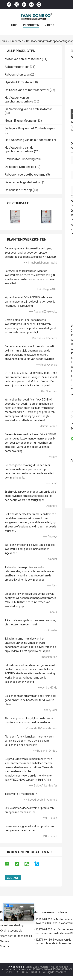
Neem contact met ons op (16, 935)
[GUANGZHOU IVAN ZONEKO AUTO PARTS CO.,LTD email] (9, 864)
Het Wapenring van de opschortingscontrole (19, 149)
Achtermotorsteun (17, 67)
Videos (49, 25)
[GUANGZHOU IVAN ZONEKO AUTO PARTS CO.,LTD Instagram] (38, 4)
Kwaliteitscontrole (11, 930)
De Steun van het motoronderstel (27, 90)
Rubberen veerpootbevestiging (25, 174)
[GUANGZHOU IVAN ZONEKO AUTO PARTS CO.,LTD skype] (39, 864)
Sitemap (5, 946)
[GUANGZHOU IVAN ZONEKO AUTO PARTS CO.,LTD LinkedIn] (24, 4)
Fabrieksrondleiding (12, 925)
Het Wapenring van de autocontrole (28, 140)
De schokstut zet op (18, 190)
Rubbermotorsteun (17, 74)
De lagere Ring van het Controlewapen (30, 128)
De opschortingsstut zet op (23, 182)
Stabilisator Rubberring (20, 159)
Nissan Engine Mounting (20, 120)
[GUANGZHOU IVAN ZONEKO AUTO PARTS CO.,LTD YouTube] (31, 4)
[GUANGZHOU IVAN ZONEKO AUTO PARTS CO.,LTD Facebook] (9, 4)
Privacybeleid (16, 966)
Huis (14, 25)
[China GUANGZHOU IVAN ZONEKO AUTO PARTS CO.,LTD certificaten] (15, 216)
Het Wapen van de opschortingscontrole (19, 99)
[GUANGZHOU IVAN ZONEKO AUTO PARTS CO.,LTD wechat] (29, 864)
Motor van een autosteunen (23, 59)
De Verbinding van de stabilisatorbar (28, 109)
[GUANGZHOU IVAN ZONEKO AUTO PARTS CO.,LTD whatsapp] (19, 864)
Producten (31, 25)
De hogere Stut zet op (19, 167)
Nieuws (4, 941)
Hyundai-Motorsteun (18, 82)
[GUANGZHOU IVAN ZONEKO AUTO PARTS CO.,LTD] (36, 16)
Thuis (3, 41)
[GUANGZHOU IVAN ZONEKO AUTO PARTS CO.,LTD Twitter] (16, 4)
